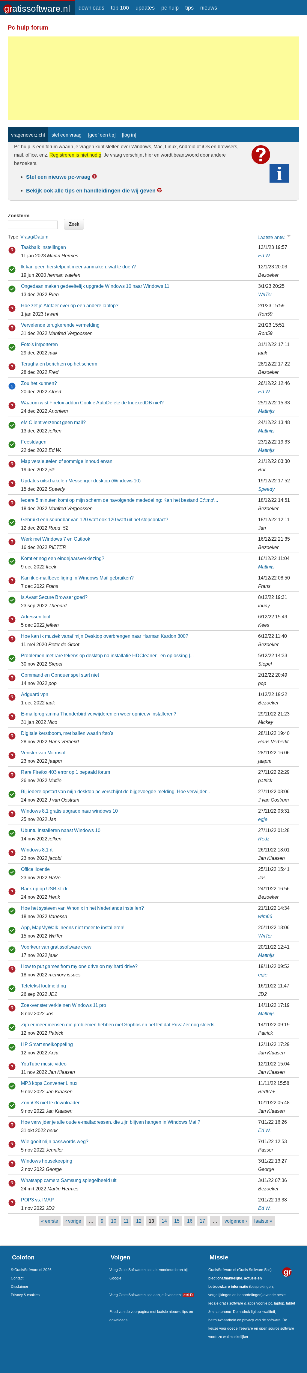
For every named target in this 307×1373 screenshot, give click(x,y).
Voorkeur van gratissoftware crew (56, 947)
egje (262, 819)
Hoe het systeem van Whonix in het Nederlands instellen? (82, 908)
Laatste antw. (271, 237)
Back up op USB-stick (44, 888)
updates (145, 8)
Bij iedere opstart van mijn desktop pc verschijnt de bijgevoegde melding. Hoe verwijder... (115, 791)
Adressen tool (35, 616)
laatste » (263, 1221)
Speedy (266, 489)
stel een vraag (67, 134)
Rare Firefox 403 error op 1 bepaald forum (65, 772)
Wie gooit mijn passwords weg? (54, 1141)
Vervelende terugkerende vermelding (60, 325)
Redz (264, 838)
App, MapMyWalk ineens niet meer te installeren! (72, 927)
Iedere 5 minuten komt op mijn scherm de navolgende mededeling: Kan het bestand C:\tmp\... (119, 500)
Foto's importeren (39, 344)
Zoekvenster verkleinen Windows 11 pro (63, 1005)
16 (189, 1221)
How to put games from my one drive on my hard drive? (79, 966)
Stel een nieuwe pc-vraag (58, 177)
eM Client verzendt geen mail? (53, 422)
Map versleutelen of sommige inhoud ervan (66, 461)
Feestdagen (33, 441)
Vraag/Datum (34, 236)
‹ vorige (73, 1221)
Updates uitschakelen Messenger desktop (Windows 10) (81, 480)
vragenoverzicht (28, 134)
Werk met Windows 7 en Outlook (55, 539)
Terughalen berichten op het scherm (59, 363)
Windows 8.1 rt (36, 849)
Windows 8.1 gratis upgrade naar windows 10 (69, 811)
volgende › (236, 1221)
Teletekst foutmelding (43, 985)
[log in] (129, 134)
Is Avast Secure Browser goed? (54, 597)
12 (139, 1221)
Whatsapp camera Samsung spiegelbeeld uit (68, 1180)
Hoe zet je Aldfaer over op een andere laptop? (69, 305)
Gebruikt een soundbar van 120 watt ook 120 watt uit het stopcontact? (94, 519)
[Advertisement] (153, 78)
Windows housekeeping (46, 1160)
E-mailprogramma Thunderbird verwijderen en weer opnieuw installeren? (98, 713)
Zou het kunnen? (39, 383)
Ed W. (264, 255)
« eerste (49, 1221)
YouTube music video (44, 1063)
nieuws (208, 8)
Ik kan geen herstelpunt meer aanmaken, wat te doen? (78, 266)
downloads (91, 8)
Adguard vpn (34, 694)
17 (202, 1221)
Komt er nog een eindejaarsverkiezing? (62, 558)
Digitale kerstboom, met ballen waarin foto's (67, 733)
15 (177, 1221)
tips (189, 8)
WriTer (265, 294)
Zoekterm (18, 215)
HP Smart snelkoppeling (47, 1044)
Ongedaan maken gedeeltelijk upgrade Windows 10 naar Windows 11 (95, 286)
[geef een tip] (101, 134)
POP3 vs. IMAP (37, 1199)
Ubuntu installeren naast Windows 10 (60, 830)
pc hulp (170, 8)
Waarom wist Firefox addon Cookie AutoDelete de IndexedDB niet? (92, 402)
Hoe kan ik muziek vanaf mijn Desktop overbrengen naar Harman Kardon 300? (104, 636)
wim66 (265, 916)
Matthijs (266, 411)
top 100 (120, 8)
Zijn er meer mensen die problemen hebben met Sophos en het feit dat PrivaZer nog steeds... (119, 1024)
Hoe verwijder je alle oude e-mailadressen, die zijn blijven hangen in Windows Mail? (110, 1122)
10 (113, 1221)
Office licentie (35, 869)
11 (126, 1221)
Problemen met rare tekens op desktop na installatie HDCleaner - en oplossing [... (107, 655)
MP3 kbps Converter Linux (49, 1083)
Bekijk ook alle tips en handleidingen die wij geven (91, 191)
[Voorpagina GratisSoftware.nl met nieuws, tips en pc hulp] (37, 6)
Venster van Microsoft (44, 752)
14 (164, 1221)
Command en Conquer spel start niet (60, 675)
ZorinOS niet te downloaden (51, 1102)
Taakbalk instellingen (43, 247)
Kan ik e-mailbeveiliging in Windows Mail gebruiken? (77, 577)
